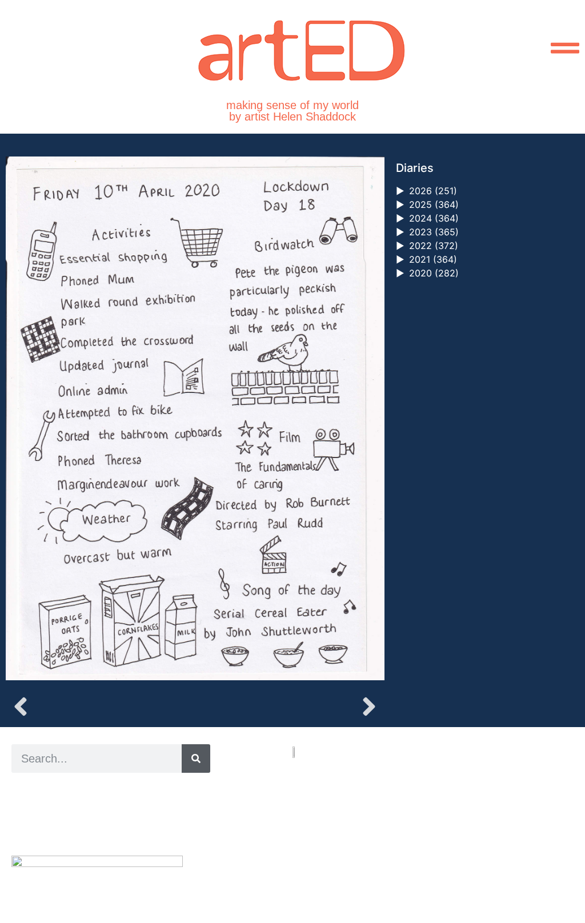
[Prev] (100, 706)
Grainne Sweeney (115, 803)
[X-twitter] (309, 871)
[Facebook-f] (322, 871)
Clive (48, 816)
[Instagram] (296, 871)
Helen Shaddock (104, 790)
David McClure (105, 829)
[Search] (196, 758)
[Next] (289, 706)
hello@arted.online (326, 829)
